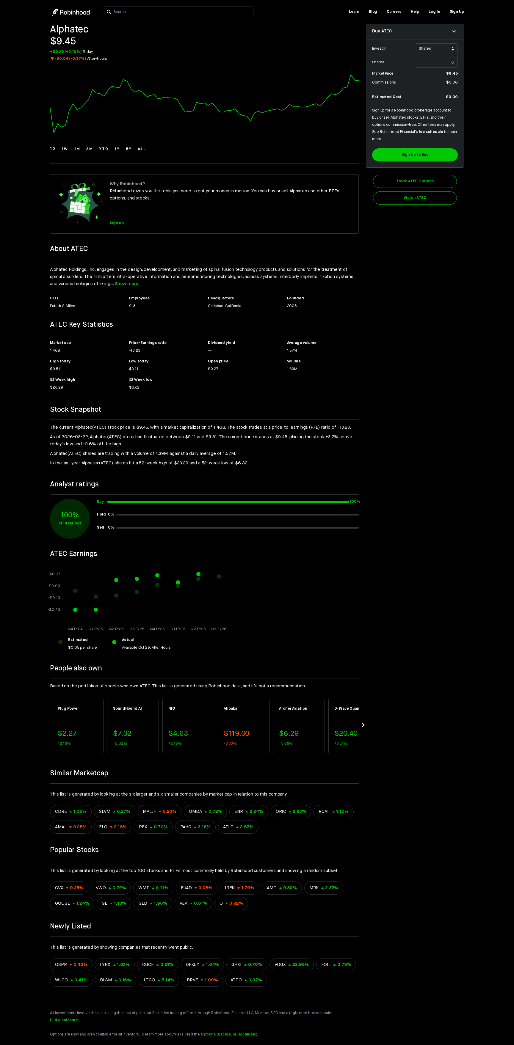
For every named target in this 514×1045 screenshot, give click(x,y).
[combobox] (182, 12)
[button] (53, 151)
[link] (354, 12)
